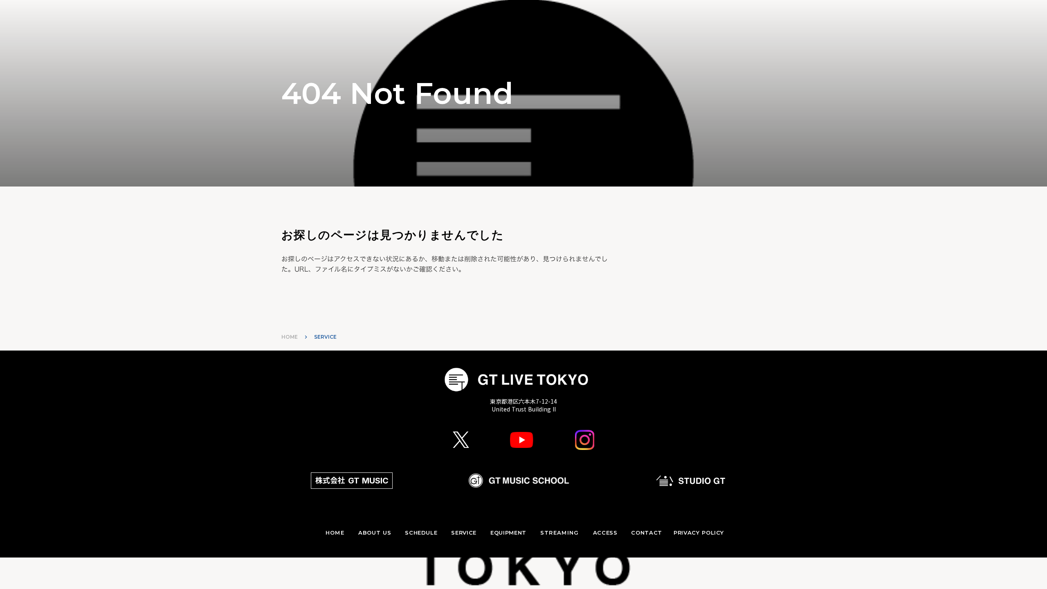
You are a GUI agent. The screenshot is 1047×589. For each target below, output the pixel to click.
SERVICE (463, 532)
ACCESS (605, 532)
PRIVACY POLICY (699, 532)
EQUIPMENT (508, 532)
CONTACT (646, 532)
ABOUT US (374, 532)
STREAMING (559, 532)
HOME (289, 337)
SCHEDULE (421, 532)
